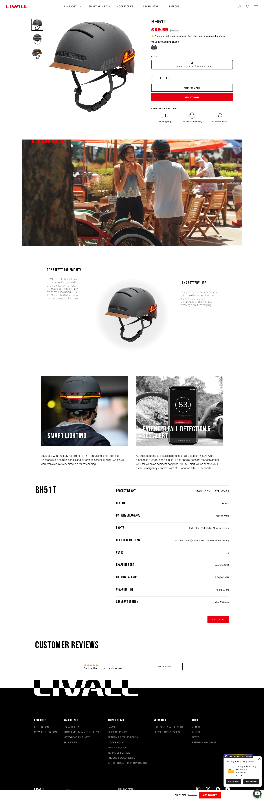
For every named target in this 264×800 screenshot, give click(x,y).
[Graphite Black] (154, 47)
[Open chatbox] (257, 793)
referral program (204, 742)
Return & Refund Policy (123, 737)
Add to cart (210, 795)
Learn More (151, 6)
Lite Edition (41, 727)
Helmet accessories (167, 732)
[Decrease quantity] (154, 78)
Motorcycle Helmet (77, 737)
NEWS (195, 737)
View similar (233, 781)
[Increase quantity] (166, 78)
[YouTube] (228, 789)
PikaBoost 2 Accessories (169, 727)
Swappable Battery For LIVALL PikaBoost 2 (246, 769)
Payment (113, 727)
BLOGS (196, 732)
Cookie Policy (117, 742)
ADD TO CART (218, 619)
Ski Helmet (70, 742)
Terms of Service (119, 752)
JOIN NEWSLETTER (126, 789)
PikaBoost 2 (71, 6)
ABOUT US (198, 727)
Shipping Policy (118, 732)
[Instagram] (198, 789)
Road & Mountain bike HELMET (82, 732)
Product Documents (121, 757)
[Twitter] (208, 789)
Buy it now (192, 97)
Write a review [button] (164, 666)
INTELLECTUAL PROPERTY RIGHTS (127, 762)
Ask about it (251, 781)
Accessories (125, 6)
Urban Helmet (73, 727)
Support (174, 6)
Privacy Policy (117, 747)
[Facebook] (218, 789)
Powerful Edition (45, 732)
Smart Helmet (98, 6)
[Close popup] (259, 758)
